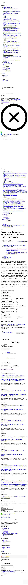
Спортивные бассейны (20, 208)
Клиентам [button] (3, 73)
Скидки (5, 58)
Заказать (16, 365)
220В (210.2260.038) (5, 498)
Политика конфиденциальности (10, 533)
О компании (6, 62)
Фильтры (9, 18)
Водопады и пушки (18, 206)
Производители (7, 541)
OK (1, 575)
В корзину (10, 346)
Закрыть (2, 95)
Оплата (5, 64)
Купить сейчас (4, 346)
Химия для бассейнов (20, 201)
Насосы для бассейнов (20, 175)
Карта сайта (6, 535)
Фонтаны (11, 55)
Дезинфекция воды (18, 199)
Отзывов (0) (6, 258)
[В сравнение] (2, 326)
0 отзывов (3, 369)
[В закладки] (1, 326)
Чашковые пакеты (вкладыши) (10, 9)
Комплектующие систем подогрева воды (12, 185)
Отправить (3, 510)
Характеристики (7, 257)
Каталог (10, 7)
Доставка (5, 67)
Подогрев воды (15, 19)
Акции (4, 542)
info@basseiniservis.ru (15, 99)
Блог (4, 79)
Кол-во (2, 345)
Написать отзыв (9, 369)
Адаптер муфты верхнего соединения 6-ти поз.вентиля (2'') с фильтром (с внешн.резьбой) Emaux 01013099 (14, 485)
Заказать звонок (15, 134)
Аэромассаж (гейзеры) (12, 41)
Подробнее (15, 574)
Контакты (5, 69)
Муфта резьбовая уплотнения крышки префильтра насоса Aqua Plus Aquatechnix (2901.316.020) (13, 380)
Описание (5, 256)
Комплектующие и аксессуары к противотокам (14, 190)
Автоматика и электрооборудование (11, 36)
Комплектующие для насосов (10, 14)
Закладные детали (17, 47)
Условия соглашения (8, 534)
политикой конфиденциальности (8, 512)
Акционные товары (18, 210)
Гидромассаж (14, 38)
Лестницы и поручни (19, 204)
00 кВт (23, 496)
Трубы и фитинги (17, 49)
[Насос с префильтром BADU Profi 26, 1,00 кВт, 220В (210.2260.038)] (15, 246)
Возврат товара (6, 547)
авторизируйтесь (10, 324)
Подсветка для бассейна (21, 191)
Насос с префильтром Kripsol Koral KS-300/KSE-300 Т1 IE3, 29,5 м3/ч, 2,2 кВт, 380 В (14, 395)
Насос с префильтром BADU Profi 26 (11, 496)
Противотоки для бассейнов (9, 27)
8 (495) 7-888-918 (6, 514)
